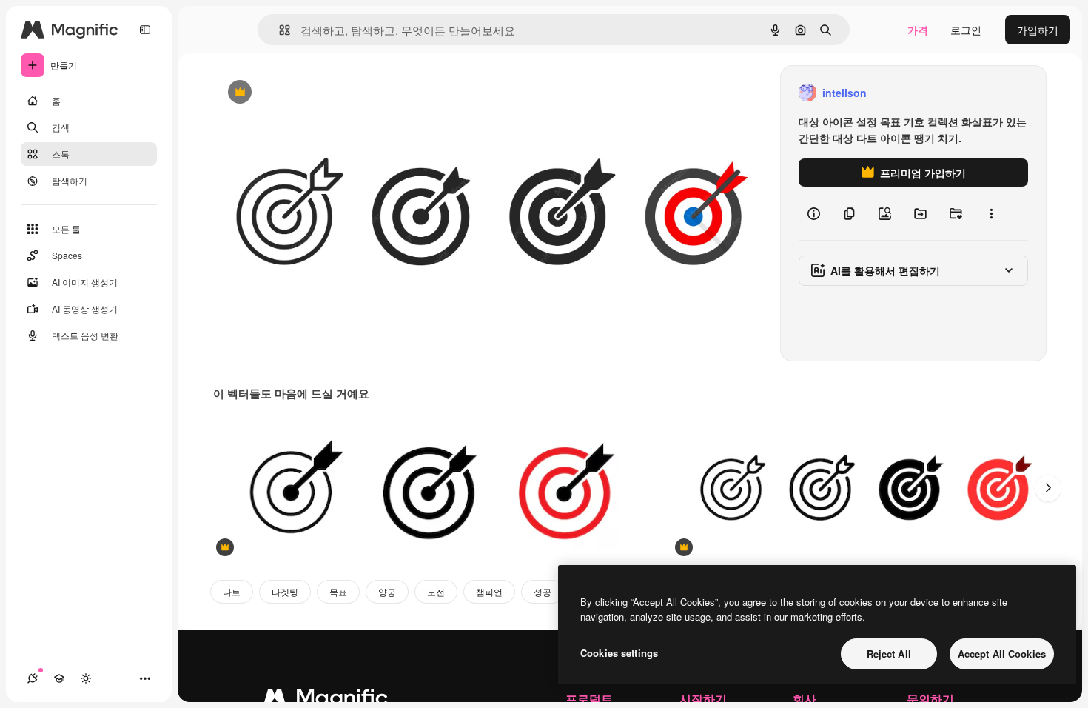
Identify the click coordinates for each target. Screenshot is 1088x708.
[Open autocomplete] (278, 30)
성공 (542, 591)
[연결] (32, 678)
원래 (298, 93)
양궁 (387, 591)
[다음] (1048, 488)
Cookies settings (619, 653)
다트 (232, 591)
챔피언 (489, 591)
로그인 (965, 29)
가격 (917, 29)
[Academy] (59, 678)
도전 (436, 591)
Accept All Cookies (1002, 654)
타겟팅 (285, 591)
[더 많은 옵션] (991, 213)
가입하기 (1037, 29)
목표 (338, 591)
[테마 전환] (86, 678)
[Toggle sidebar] (145, 29)
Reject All (889, 654)
